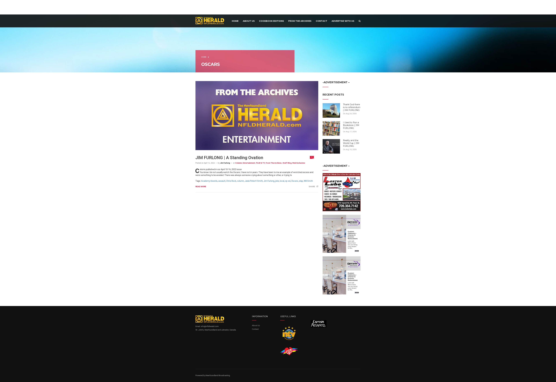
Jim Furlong (225, 163)
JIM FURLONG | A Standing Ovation (229, 157)
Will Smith (308, 181)
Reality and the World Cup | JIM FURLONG (351, 143)
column (240, 181)
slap (301, 181)
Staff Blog (286, 163)
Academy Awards (209, 181)
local (282, 181)
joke (277, 181)
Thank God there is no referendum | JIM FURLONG (351, 107)
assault (221, 181)
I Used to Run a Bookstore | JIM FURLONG (351, 125)
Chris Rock (231, 181)
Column (238, 163)
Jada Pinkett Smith (254, 181)
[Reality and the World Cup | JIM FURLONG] (331, 146)
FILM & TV (260, 163)
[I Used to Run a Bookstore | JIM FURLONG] (331, 128)
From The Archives (274, 163)
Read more (200, 186)
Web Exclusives (298, 163)
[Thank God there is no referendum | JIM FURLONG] (331, 110)
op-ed (287, 181)
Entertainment (249, 163)
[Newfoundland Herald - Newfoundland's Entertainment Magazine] (211, 20)
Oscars (294, 181)
